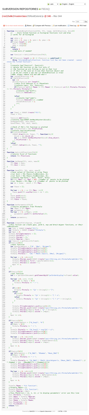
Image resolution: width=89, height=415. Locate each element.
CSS (65, 411)
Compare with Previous (43, 25)
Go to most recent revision (14, 25)
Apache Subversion (45, 411)
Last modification (60, 25)
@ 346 (47, 16)
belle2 (11, 16)
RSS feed (83, 25)
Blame (29, 25)
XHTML (60, 411)
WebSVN (32, 411)
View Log (73, 25)
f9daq (45, 9)
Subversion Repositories (20, 9)
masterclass (20, 16)
